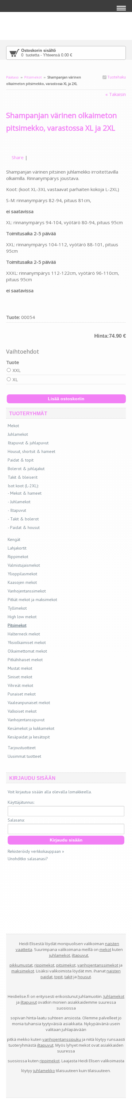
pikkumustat (21, 965)
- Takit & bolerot (23, 519)
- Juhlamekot (19, 501)
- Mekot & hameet (24, 493)
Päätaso (12, 77)
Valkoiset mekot (22, 711)
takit (68, 976)
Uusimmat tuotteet (24, 756)
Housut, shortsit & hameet (31, 451)
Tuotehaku (116, 77)
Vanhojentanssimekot (27, 591)
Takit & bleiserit (22, 477)
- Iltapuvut (17, 510)
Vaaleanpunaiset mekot (29, 702)
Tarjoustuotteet (22, 747)
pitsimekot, (66, 965)
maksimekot (22, 971)
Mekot (13, 425)
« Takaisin (115, 94)
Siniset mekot (20, 677)
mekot (105, 949)
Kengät (14, 539)
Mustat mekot (20, 668)
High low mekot (22, 616)
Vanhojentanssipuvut (26, 720)
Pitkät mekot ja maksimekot (32, 599)
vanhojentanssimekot (97, 965)
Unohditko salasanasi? (28, 858)
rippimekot (44, 965)
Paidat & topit (20, 460)
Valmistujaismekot (24, 565)
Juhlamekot (18, 434)
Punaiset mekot (22, 694)
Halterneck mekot (24, 634)
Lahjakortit (17, 548)
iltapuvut (80, 955)
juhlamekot (59, 955)
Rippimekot (18, 556)
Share (18, 157)
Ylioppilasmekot (22, 574)
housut (84, 976)
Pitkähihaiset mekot (25, 659)
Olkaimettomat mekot (27, 651)
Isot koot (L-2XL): (23, 486)
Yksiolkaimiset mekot (27, 642)
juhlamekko (44, 1070)
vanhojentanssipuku (61, 1039)
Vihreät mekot (20, 685)
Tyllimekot (17, 608)
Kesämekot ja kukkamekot (31, 728)
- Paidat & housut (24, 527)
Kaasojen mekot (22, 582)
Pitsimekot (33, 77)
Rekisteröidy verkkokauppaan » (36, 851)
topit (58, 976)
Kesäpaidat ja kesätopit (29, 737)
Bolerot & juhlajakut (26, 468)
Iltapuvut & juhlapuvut (28, 443)
